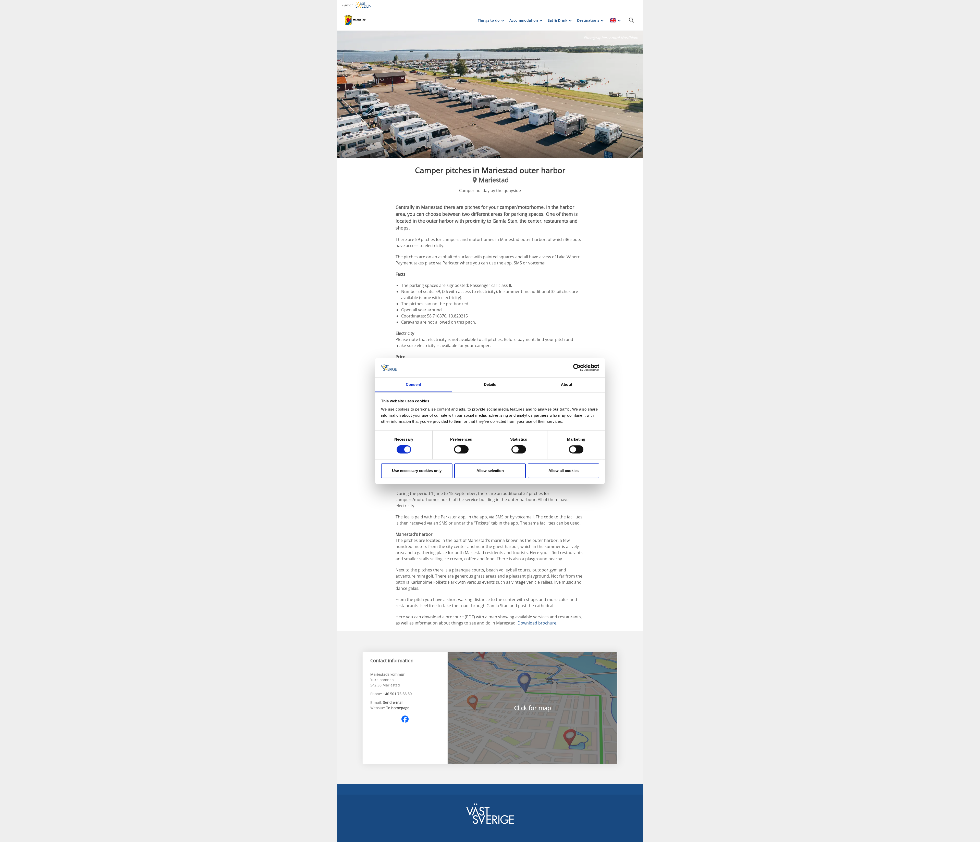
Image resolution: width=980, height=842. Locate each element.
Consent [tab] (413, 384)
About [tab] (566, 384)
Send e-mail (393, 702)
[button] (490, 94)
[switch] (461, 449)
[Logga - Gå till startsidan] (362, 20)
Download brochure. (537, 623)
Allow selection (490, 470)
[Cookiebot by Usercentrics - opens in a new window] (577, 368)
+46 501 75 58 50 (397, 693)
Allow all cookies (563, 470)
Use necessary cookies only (417, 470)
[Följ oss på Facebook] (405, 719)
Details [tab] (490, 384)
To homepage (397, 707)
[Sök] (631, 20)
